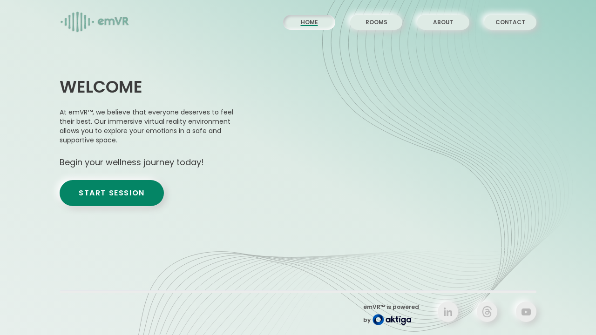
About (443, 22)
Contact (510, 22)
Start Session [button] (112, 193)
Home (309, 22)
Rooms (376, 22)
